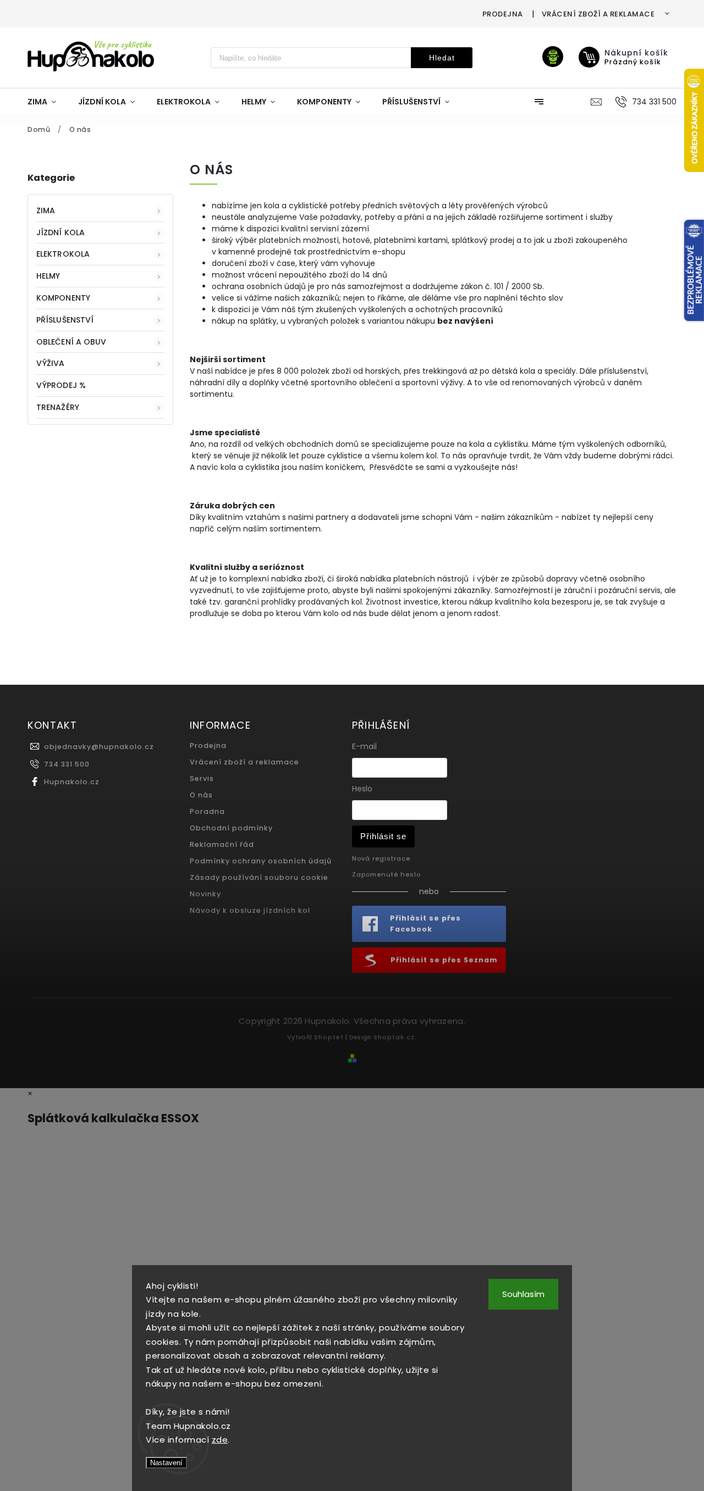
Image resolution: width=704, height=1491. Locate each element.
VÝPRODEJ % (61, 385)
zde (220, 1439)
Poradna (207, 811)
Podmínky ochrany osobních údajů (261, 861)
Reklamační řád (222, 844)
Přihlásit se (383, 836)
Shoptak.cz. (395, 1037)
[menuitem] (47, 101)
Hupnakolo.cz (72, 781)
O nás (201, 795)
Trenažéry (57, 407)
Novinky (205, 894)
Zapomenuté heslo (386, 874)
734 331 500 (67, 764)
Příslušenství (65, 319)
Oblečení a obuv (71, 341)
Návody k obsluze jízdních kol (250, 910)
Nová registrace (381, 858)
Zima (45, 210)
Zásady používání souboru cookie (259, 877)
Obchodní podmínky (231, 828)
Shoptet (329, 1037)
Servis (202, 778)
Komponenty (63, 297)
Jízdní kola (60, 232)
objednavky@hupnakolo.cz (99, 746)
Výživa (50, 363)
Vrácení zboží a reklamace (598, 14)
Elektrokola (63, 253)
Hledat (442, 57)
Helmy (48, 275)
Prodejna (502, 14)
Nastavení (166, 1463)
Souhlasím (523, 1294)
